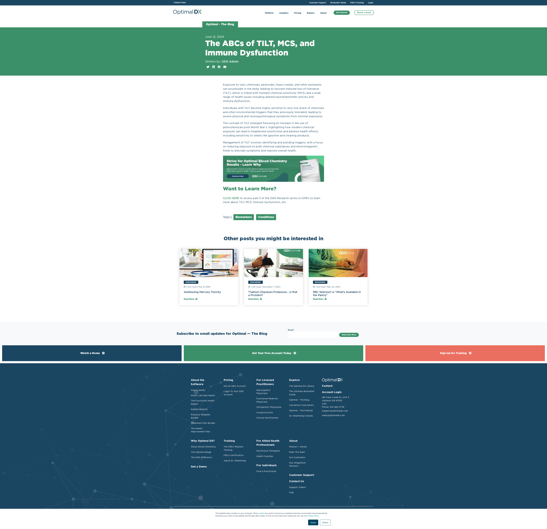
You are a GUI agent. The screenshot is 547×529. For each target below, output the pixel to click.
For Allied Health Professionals (267, 443)
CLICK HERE (231, 198)
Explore (311, 13)
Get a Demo (199, 466)
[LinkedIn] (213, 67)
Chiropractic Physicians (268, 407)
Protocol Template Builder (200, 416)
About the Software (197, 382)
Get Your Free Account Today (271, 353)
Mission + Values (298, 447)
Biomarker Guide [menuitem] (338, 3)
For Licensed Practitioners (265, 382)
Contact (327, 386)
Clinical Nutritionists (267, 418)
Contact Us (296, 481)
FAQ (291, 492)
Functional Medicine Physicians (267, 400)
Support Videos (297, 487)
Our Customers (297, 457)
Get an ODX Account (235, 386)
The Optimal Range (201, 452)
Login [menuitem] (370, 3)
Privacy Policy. (313, 515)
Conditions (266, 217)
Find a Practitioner (266, 471)
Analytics (283, 13)
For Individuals (266, 465)
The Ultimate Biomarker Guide (301, 393)
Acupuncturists (264, 412)
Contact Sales (180, 2)
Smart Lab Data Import (203, 395)
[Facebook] (219, 67)
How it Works (198, 390)
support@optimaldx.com (335, 411)
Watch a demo (364, 13)
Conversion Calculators (301, 405)
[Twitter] (208, 67)
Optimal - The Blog (299, 400)
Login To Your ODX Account (234, 393)
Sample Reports (199, 409)
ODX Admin (230, 61)
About (323, 13)
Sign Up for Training (453, 353)
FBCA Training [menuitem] (357, 3)
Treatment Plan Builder (203, 423)
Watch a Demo (90, 353)
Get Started (341, 13)
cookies (261, 513)
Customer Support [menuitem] (317, 3)
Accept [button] (313, 522)
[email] (224, 67)
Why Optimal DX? (203, 441)
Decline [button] (325, 522)
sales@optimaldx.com (333, 415)
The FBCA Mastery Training (233, 448)
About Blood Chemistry (203, 447)
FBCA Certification (234, 455)
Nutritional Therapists (268, 451)
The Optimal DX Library (301, 386)
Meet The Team (297, 452)
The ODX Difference (201, 457)
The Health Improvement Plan (200, 430)
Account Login (332, 392)
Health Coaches (264, 456)
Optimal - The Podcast (301, 410)
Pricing (297, 13)
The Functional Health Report (203, 402)
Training (229, 441)
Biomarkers (243, 217)
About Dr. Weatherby (235, 461)
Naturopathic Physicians (263, 391)
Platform (269, 13)
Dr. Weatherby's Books (301, 416)
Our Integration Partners (297, 464)
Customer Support (301, 475)
